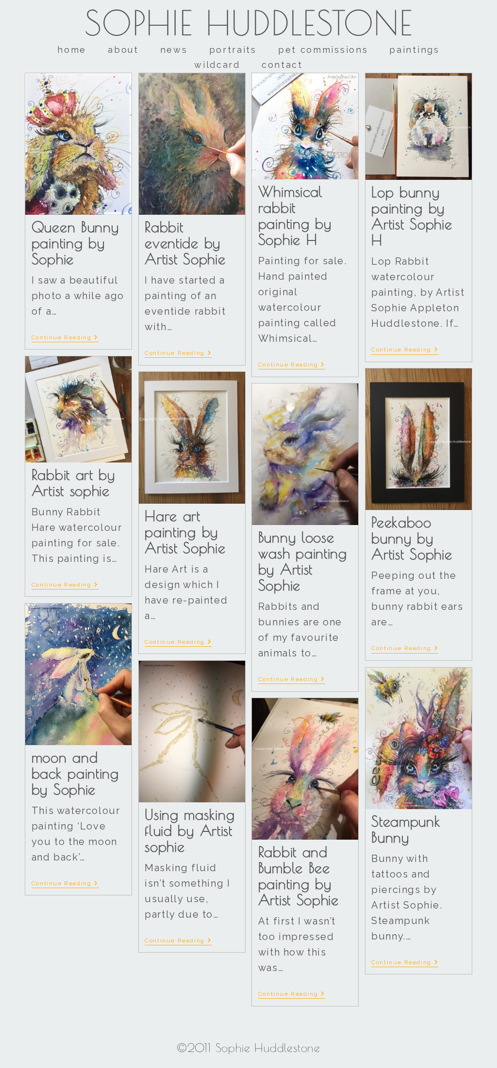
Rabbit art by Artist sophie (73, 482)
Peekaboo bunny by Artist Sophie (411, 537)
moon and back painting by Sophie (75, 773)
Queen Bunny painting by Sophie (75, 242)
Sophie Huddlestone (248, 23)
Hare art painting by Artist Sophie (185, 531)
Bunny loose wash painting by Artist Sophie (302, 560)
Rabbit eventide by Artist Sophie (185, 242)
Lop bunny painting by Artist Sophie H (411, 215)
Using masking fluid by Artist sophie (189, 830)
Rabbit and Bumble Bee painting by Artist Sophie (298, 875)
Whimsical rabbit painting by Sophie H (294, 215)
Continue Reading (65, 337)
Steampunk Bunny (405, 829)
